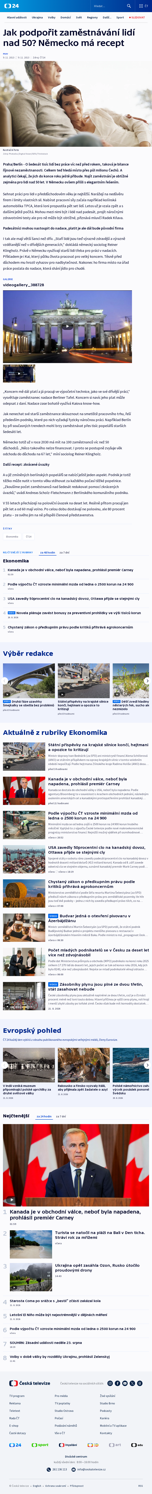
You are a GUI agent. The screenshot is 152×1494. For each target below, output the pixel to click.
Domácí (66, 17)
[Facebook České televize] (117, 1383)
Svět (79, 17)
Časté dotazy (17, 1433)
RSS (140, 1485)
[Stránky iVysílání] (68, 1445)
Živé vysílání (107, 1396)
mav (5, 53)
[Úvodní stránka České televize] (30, 1383)
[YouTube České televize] (125, 1383)
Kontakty (106, 1433)
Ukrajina (37, 17)
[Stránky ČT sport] (40, 1445)
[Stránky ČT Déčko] (92, 1445)
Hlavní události (17, 17)
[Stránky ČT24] (15, 1445)
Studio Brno (107, 1403)
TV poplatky (62, 1403)
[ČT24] (11, 6)
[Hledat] (129, 6)
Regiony (92, 17)
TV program (16, 1396)
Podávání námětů (66, 1425)
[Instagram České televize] (110, 1383)
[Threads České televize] (140, 1383)
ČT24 (28, 536)
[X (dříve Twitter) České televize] (132, 1383)
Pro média (61, 1396)
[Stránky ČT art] (115, 1445)
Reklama (15, 1403)
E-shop (13, 1425)
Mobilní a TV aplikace (113, 1425)
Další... (107, 17)
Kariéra (104, 1418)
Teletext (14, 1411)
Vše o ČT (60, 1433)
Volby (51, 17)
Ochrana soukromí (55, 1485)
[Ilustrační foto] (76, 104)
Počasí (59, 1418)
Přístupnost (76, 1485)
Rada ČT (14, 1418)
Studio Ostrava (64, 1411)
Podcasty (106, 1411)
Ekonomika (12, 536)
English (37, 1485)
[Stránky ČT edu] (137, 1445)
